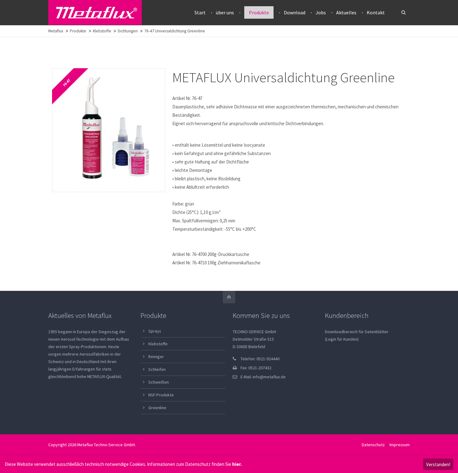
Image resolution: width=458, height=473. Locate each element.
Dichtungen (128, 31)
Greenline (157, 407)
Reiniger (156, 356)
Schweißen (158, 382)
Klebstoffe (102, 31)
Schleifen (157, 369)
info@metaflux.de (269, 377)
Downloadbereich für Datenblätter (357, 331)
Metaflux (55, 31)
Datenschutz (373, 444)
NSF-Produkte (161, 395)
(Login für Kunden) (342, 339)
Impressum (399, 444)
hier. (237, 464)
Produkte (78, 31)
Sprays (154, 331)
